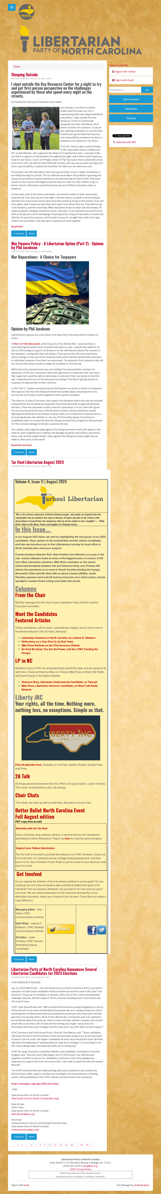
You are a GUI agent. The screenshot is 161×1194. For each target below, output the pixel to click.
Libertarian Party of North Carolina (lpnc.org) (35, 1098)
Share (31, 233)
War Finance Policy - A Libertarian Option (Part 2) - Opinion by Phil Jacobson (57, 245)
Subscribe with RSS (126, 142)
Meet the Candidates (36, 613)
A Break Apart (142, 1185)
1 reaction (19, 233)
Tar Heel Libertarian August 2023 (37, 462)
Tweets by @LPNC (118, 65)
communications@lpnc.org (25, 1129)
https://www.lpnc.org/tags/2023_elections (34, 1083)
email (26, 1185)
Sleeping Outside (24, 74)
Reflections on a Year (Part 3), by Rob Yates (47, 641)
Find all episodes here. (28, 764)
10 (49, 1145)
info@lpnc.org (90, 1165)
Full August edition (34, 816)
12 (60, 1145)
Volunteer (131, 108)
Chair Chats (27, 795)
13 (66, 1145)
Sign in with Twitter (125, 71)
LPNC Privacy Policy (80, 1169)
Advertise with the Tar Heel (31, 828)
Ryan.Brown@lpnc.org (23, 1114)
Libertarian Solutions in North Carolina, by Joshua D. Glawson (58, 638)
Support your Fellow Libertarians (35, 848)
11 (55, 1145)
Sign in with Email (124, 80)
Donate (131, 118)
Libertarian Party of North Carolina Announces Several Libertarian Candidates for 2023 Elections (54, 971)
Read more (17, 226)
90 (87, 1145)
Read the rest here (21, 445)
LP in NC (23, 660)
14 (71, 1145)
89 (82, 1145)
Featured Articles (32, 620)
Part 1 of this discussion (27, 343)
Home (17, 66)
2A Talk (22, 776)
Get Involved (29, 873)
